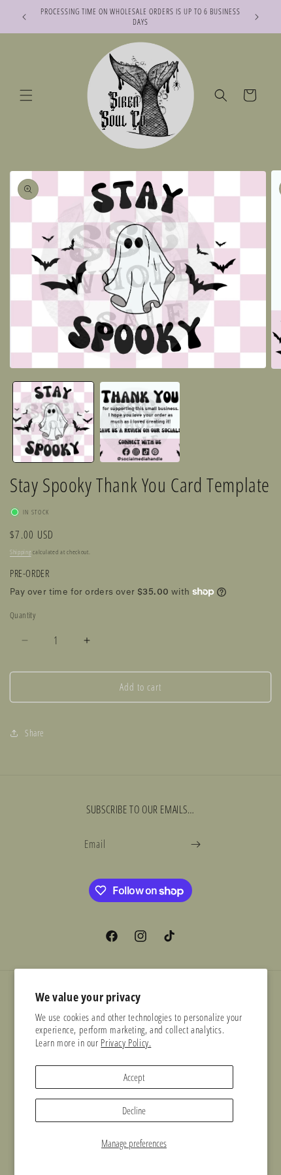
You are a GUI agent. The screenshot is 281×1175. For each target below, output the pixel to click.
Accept (134, 1077)
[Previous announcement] (24, 17)
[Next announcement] (256, 17)
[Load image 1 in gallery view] (53, 422)
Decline (134, 1110)
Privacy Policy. (126, 1042)
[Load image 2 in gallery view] (140, 422)
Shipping (20, 551)
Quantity (22, 615)
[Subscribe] (195, 844)
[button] (26, 95)
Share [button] (34, 733)
